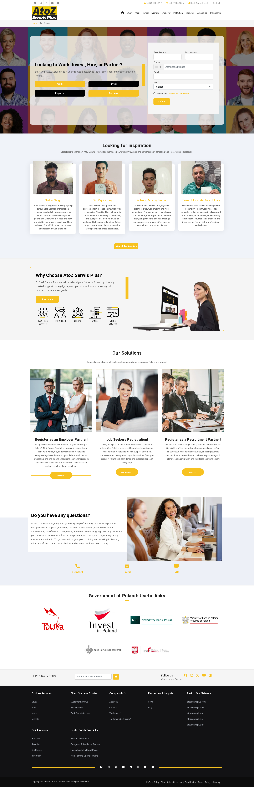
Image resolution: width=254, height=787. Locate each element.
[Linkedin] (58, 3)
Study (129, 13)
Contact (216, 3)
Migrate (155, 13)
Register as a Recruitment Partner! (193, 439)
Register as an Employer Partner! (61, 439)
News (150, 702)
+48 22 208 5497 (154, 3)
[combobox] (159, 67)
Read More (47, 299)
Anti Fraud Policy (188, 782)
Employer (166, 13)
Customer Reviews (79, 702)
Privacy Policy (204, 782)
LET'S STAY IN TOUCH (45, 676)
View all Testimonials (126, 246)
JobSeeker (37, 750)
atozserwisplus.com (196, 702)
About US (113, 702)
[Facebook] (35, 3)
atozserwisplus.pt (195, 719)
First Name (159, 52)
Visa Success (77, 707)
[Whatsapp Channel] (138, 767)
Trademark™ (115, 713)
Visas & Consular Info (80, 738)
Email (156, 72)
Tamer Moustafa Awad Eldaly (201, 200)
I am (156, 82)
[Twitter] (46, 3)
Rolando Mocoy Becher (151, 200)
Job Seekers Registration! (127, 439)
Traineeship (215, 13)
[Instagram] (41, 3)
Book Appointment (199, 3)
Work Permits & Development (84, 756)
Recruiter (190, 13)
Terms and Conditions (178, 93)
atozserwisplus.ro (195, 713)
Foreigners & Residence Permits (85, 744)
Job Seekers (126, 472)
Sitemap (216, 782)
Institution (178, 13)
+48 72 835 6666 (176, 3)
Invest (146, 13)
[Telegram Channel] (152, 767)
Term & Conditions (169, 782)
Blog (150, 707)
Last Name (191, 52)
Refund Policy (152, 782)
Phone (157, 62)
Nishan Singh (53, 200)
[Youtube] (52, 3)
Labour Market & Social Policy (84, 750)
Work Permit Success (80, 713)
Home (34, 23)
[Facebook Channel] (145, 767)
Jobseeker (202, 13)
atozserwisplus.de (195, 707)
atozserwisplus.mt (195, 725)
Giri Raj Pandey (102, 200)
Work (137, 13)
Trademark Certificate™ (120, 719)
